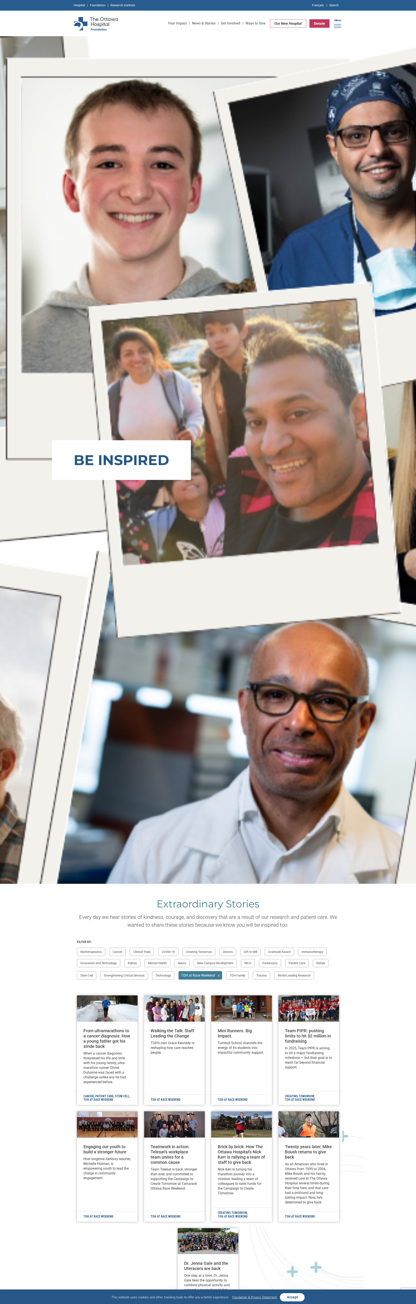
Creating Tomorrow (299, 1096)
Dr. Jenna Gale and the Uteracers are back (206, 1266)
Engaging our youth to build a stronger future (104, 1149)
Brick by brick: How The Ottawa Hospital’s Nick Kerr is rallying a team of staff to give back (241, 1154)
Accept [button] (292, 1297)
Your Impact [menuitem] (177, 23)
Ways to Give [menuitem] (255, 23)
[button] (337, 24)
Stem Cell (122, 1096)
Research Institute (122, 5)
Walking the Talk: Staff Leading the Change (172, 1033)
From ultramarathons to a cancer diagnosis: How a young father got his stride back (106, 1038)
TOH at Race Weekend (98, 1099)
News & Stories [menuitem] (204, 23)
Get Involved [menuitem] (230, 23)
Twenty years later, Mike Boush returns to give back (308, 1152)
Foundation (98, 5)
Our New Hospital (288, 23)
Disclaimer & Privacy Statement (254, 1297)
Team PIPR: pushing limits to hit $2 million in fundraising (308, 1036)
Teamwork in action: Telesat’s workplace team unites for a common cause (170, 1154)
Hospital (79, 5)
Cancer (88, 1096)
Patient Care (104, 1096)
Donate (319, 23)
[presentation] (107, 1008)
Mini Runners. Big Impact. (235, 1033)
